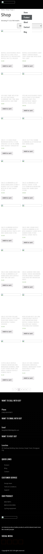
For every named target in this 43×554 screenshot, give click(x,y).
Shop (7, 10)
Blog (25, 32)
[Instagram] (4, 542)
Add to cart (7, 66)
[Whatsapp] (15, 542)
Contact (27, 27)
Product (27, 17)
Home (26, 12)
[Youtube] (21, 542)
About (26, 22)
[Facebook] (9, 542)
